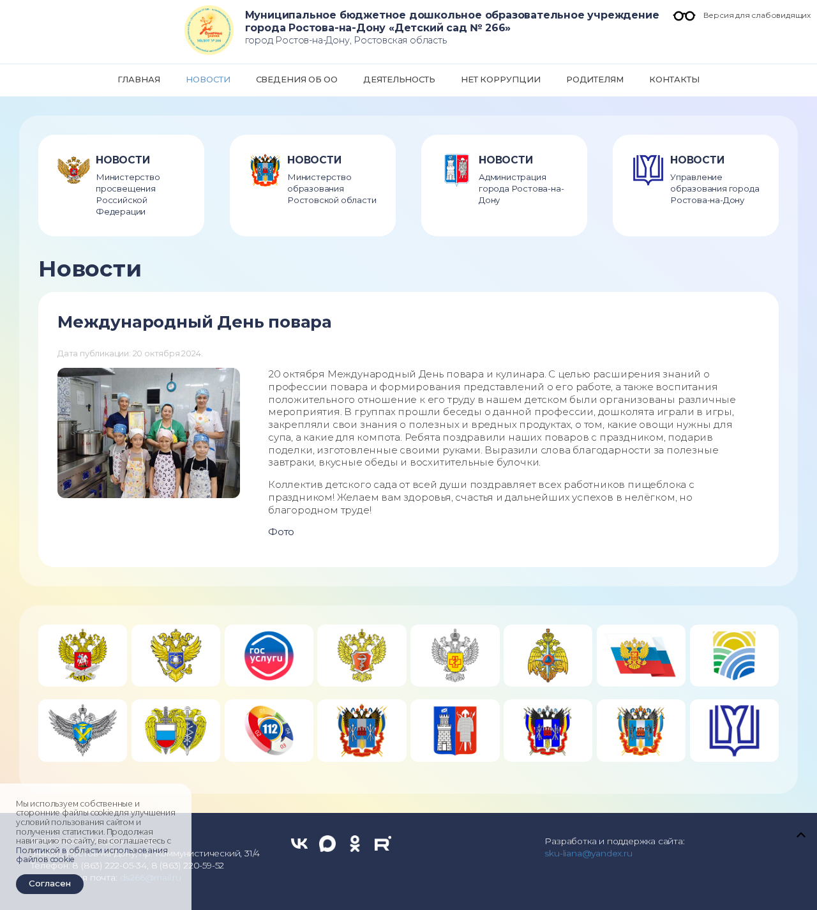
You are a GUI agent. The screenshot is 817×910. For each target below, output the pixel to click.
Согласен (50, 883)
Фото (281, 532)
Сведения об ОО (297, 79)
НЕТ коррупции (500, 79)
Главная (138, 79)
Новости (208, 79)
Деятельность (399, 79)
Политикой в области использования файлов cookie (91, 855)
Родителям (595, 79)
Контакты (674, 79)
